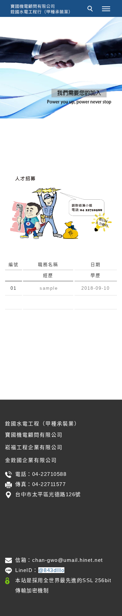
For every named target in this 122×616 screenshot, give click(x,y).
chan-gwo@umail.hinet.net (67, 560)
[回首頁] (40, 9)
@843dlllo (51, 570)
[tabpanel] (61, 67)
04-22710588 (49, 474)
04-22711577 (49, 484)
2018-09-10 (95, 288)
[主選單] (106, 9)
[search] (91, 9)
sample (49, 288)
